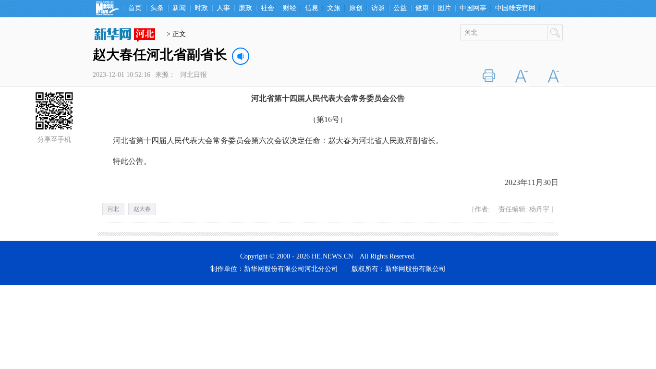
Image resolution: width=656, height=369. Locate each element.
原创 (356, 8)
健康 (422, 8)
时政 (201, 8)
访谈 (378, 8)
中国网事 (473, 8)
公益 (400, 8)
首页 (135, 8)
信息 (311, 8)
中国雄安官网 (515, 8)
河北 (113, 209)
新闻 (179, 8)
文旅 (333, 8)
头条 (157, 8)
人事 (223, 8)
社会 (267, 8)
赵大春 (142, 209)
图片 (444, 8)
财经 (289, 8)
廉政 (245, 8)
